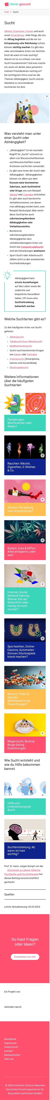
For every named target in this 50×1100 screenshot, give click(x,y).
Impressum (10, 1073)
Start (6, 12)
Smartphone (17, 35)
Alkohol (8, 31)
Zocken (29, 31)
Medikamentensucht (21, 346)
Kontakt (8, 1081)
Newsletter (10, 1069)
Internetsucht (17, 359)
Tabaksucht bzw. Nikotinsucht (26, 341)
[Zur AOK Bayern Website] (12, 1045)
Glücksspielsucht (19, 367)
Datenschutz (11, 1077)
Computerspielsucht (32, 246)
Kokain (17, 354)
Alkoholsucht (17, 337)
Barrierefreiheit (12, 1085)
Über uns (9, 1089)
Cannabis (28, 194)
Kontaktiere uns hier (24, 987)
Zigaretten (18, 31)
